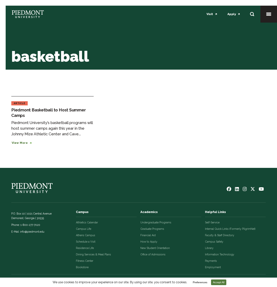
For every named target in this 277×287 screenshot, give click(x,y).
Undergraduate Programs (155, 222)
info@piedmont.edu (32, 231)
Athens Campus (85, 235)
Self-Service (212, 222)
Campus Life (83, 228)
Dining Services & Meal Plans (93, 254)
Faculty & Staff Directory (219, 235)
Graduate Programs (152, 228)
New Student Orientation (155, 248)
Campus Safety (214, 241)
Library (209, 248)
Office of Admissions (152, 254)
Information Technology (219, 254)
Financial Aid (148, 235)
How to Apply (148, 241)
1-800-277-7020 (30, 224)
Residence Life (85, 248)
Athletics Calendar (87, 222)
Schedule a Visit (85, 241)
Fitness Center (84, 260)
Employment (213, 267)
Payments (211, 260)
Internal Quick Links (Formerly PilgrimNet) (230, 228)
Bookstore (82, 267)
